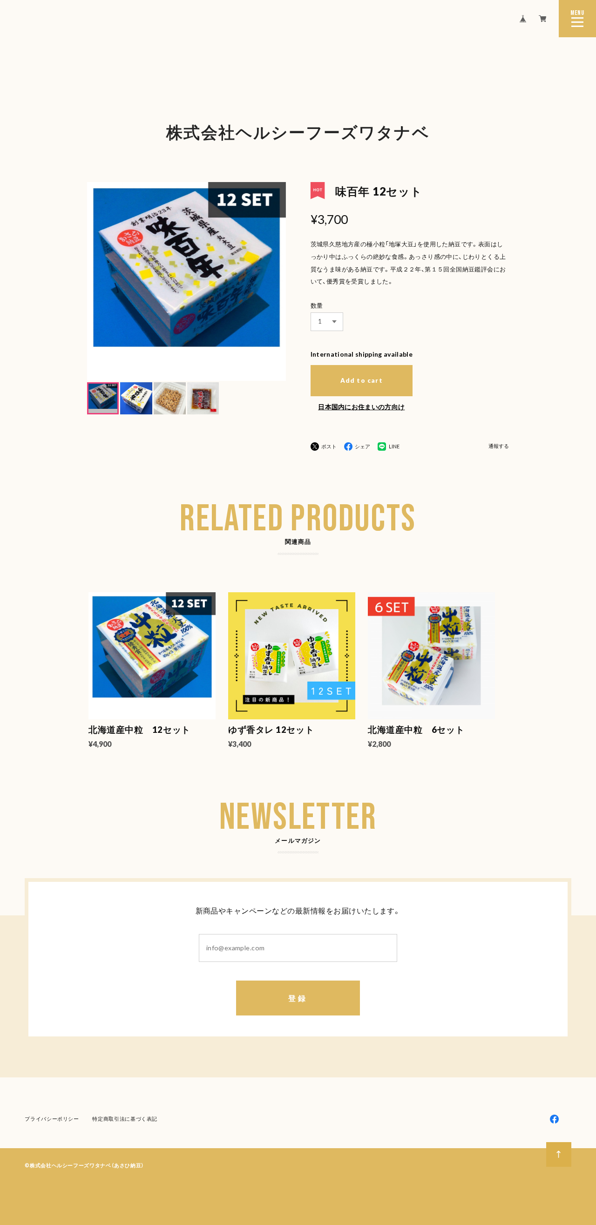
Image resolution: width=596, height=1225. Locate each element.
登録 (298, 998)
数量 (317, 305)
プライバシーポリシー (52, 1119)
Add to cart (361, 380)
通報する (498, 446)
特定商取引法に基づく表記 (124, 1119)
